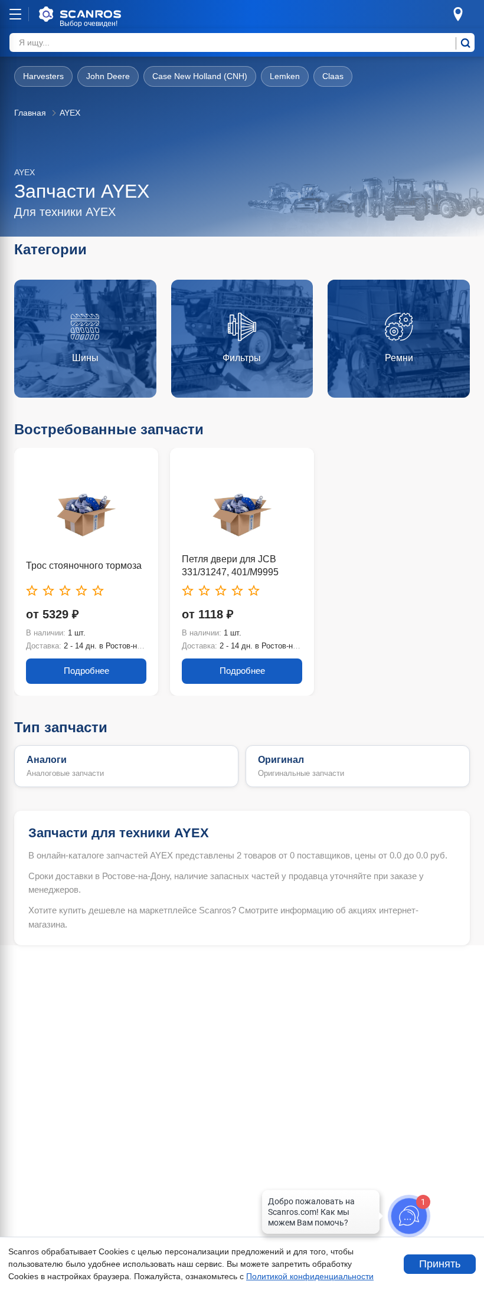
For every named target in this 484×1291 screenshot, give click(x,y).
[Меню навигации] (15, 14)
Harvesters (43, 76)
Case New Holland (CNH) (199, 76)
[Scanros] (98, 14)
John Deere (108, 76)
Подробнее (86, 671)
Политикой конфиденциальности (310, 1276)
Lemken (285, 76)
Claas (333, 76)
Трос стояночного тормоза (84, 566)
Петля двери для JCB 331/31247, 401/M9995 (230, 565)
